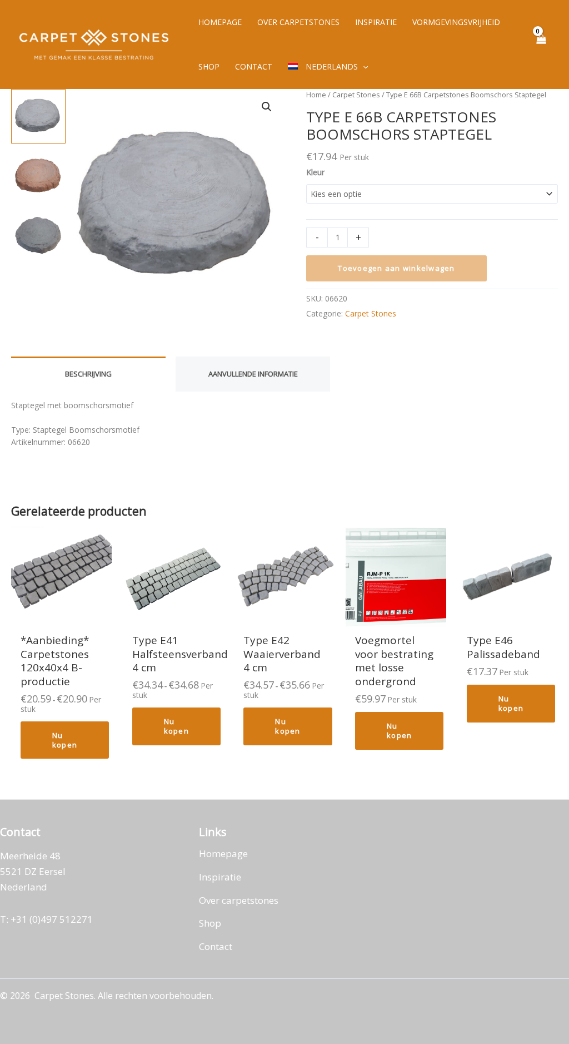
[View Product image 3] (38, 237)
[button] (363, 66)
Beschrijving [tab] (88, 374)
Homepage (223, 853)
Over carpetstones (238, 900)
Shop (210, 923)
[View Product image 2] (38, 176)
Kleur (315, 172)
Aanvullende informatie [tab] (253, 374)
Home (316, 95)
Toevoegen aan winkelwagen (396, 268)
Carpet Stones (356, 95)
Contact (215, 946)
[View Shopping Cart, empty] (541, 45)
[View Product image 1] (38, 116)
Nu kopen (64, 740)
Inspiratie (220, 876)
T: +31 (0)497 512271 (46, 919)
